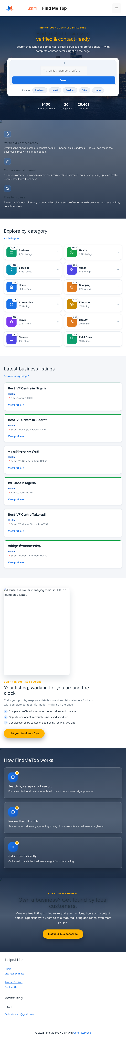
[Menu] (116, 8)
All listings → (11, 238)
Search (64, 80)
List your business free (24, 733)
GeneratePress (82, 1032)
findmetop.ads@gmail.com (19, 1014)
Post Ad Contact (13, 982)
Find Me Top (54, 8)
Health (55, 90)
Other (85, 90)
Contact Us (11, 987)
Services (70, 90)
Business (39, 90)
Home (98, 90)
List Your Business (14, 973)
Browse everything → (17, 376)
